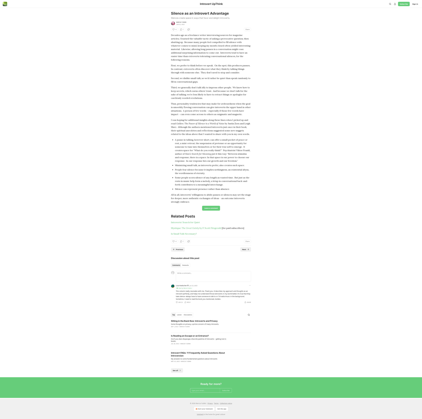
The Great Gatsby (190, 228)
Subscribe (404, 4)
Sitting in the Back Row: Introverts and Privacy (194, 321)
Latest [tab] (179, 315)
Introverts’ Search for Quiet (185, 222)
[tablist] (180, 265)
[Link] (168, 216)
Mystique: (176, 228)
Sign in (415, 4)
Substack (200, 414)
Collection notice (226, 403)
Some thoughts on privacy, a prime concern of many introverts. (195, 324)
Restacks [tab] (185, 265)
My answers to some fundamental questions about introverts (194, 359)
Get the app (221, 409)
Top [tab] (173, 315)
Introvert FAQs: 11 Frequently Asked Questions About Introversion (198, 354)
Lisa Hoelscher (181, 285)
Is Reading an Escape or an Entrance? (190, 336)
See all (175, 370)
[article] (211, 325)
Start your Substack (205, 409)
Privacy (210, 403)
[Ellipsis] (250, 285)
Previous (179, 249)
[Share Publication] (395, 4)
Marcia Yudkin (181, 22)
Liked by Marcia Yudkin (185, 288)
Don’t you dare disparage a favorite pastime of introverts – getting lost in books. (198, 340)
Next (244, 249)
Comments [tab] (176, 265)
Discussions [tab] (188, 315)
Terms (216, 403)
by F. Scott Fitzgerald (210, 228)
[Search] (390, 4)
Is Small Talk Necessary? (184, 233)
